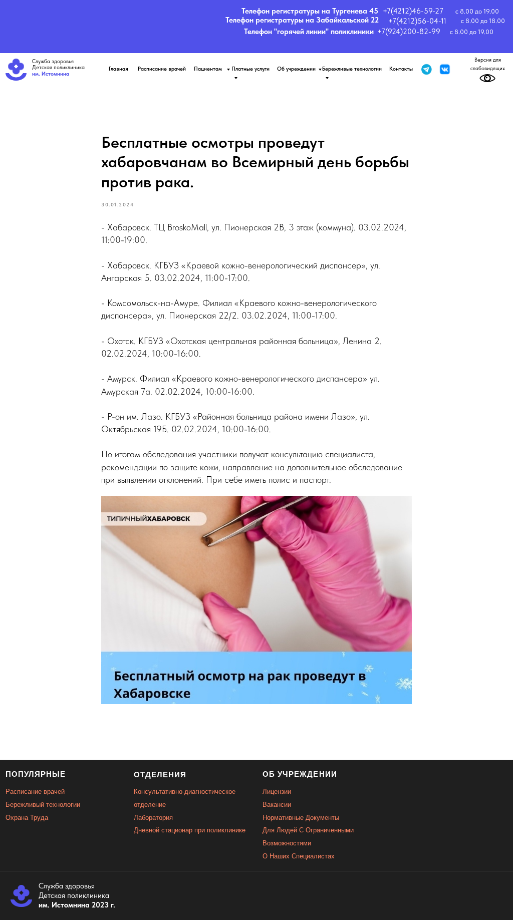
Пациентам (208, 69)
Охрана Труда (27, 817)
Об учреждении (296, 69)
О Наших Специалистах (299, 856)
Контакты (401, 69)
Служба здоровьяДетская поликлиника (58, 68)
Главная (118, 69)
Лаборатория (153, 817)
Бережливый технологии (43, 804)
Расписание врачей (162, 69)
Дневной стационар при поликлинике (189, 830)
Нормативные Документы (301, 817)
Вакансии (277, 804)
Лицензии (277, 791)
